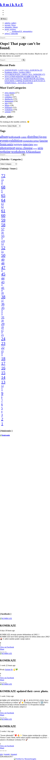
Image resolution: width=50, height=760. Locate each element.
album (7, 105)
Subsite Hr (9, 670)
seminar (35, 148)
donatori (14, 754)
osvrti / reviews (10, 29)
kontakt (7, 754)
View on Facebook (7, 647)
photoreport (9, 101)
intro (36, 144)
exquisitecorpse (31, 140)
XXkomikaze (33, 151)
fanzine (43, 140)
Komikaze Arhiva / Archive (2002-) (18, 72)
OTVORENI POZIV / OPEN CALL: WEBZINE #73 (25, 74)
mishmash (8, 108)
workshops (9, 110)
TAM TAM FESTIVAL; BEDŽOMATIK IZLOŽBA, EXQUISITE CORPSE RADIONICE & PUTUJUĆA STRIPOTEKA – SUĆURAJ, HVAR (25, 81)
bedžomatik (14, 136)
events (7, 95)
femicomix (6, 144)
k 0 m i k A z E (11, 4)
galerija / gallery (10, 23)
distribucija (9, 99)
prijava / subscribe (11, 34)
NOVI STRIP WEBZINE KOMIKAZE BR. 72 (22, 77)
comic (24, 137)
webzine (8, 112)
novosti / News (10, 25)
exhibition (8, 97)
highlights (18, 144)
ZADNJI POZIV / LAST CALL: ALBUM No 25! (23, 70)
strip (6, 103)
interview (28, 144)
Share (2, 649)
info (1, 754)
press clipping (10, 93)
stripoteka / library (11, 27)
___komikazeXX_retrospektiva (20, 31)
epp (44, 136)
